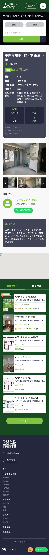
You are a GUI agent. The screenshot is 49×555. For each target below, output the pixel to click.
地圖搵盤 (6, 527)
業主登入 (31, 6)
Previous (5, 182)
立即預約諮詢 (25, 210)
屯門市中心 (25, 16)
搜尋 (21, 39)
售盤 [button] (14, 25)
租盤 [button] (35, 25)
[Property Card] (24, 304)
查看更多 (24, 421)
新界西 (6, 16)
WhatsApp (43, 550)
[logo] (10, 6)
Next (43, 182)
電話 (30, 549)
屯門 (15, 16)
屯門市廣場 (39, 16)
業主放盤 (6, 532)
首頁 (5, 469)
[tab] (15, 24)
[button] (43, 39)
